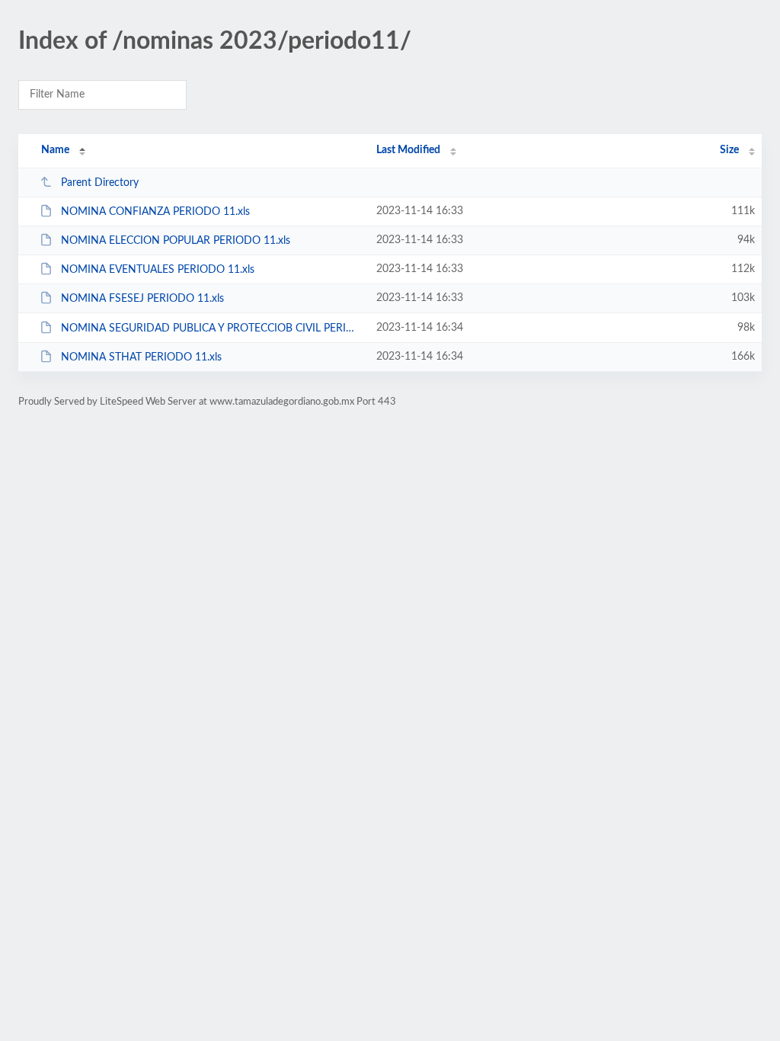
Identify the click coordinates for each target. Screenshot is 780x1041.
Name (55, 150)
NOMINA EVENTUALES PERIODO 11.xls (157, 269)
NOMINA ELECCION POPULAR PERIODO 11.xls (175, 240)
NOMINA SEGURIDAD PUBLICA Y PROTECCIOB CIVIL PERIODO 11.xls (211, 328)
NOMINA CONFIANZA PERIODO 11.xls (155, 212)
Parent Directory (100, 183)
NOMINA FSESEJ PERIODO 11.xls (142, 298)
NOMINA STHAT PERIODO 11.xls (141, 357)
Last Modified (408, 150)
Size (729, 150)
